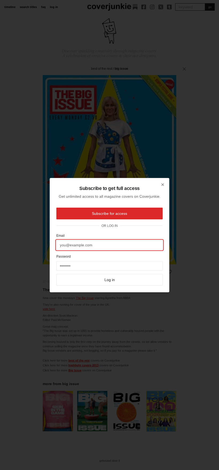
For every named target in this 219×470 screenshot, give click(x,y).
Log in (109, 280)
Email (60, 236)
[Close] (163, 184)
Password (63, 256)
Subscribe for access (109, 213)
